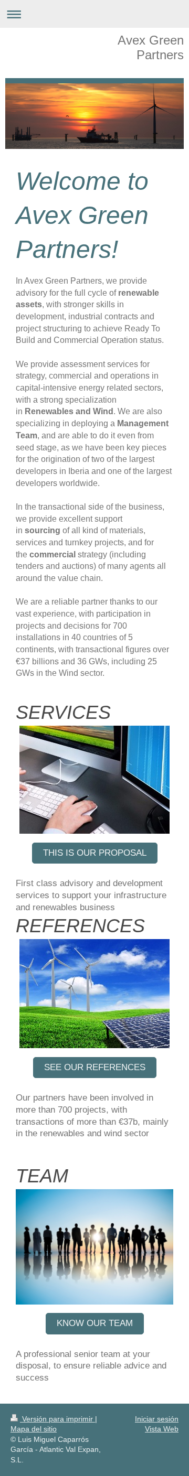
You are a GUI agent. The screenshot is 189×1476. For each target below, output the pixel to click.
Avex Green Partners (151, 47)
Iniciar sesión (156, 1419)
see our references (94, 1067)
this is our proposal (94, 853)
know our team (95, 1323)
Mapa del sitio (33, 1429)
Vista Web (161, 1429)
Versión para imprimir (57, 1419)
